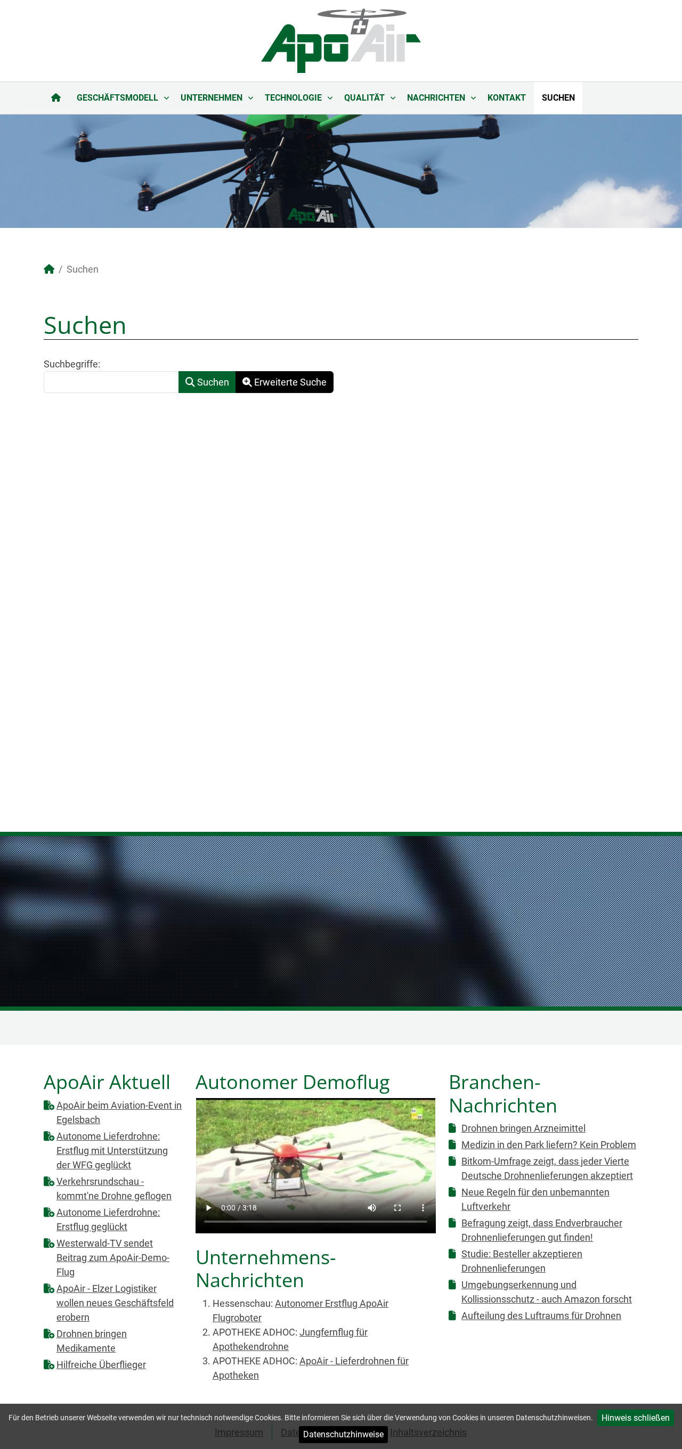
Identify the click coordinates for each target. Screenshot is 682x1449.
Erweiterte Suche (289, 382)
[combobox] (111, 382)
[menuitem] (56, 98)
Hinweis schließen (636, 1418)
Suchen (212, 382)
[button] (649, 171)
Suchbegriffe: (72, 364)
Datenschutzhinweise (343, 1434)
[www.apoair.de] (341, 39)
